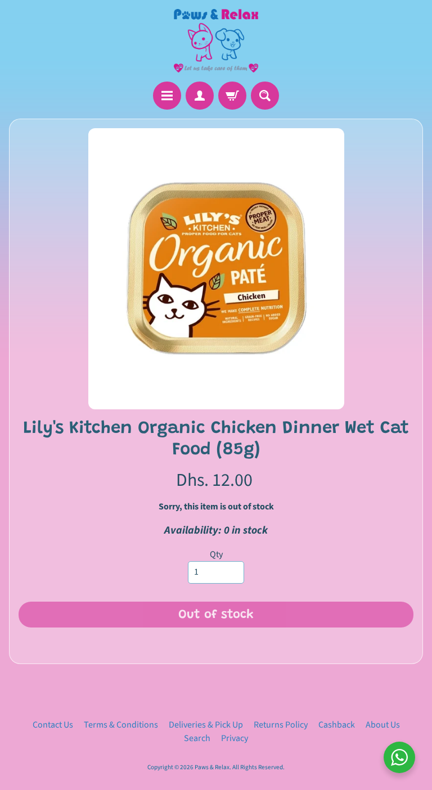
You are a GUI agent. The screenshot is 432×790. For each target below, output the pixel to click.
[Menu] (167, 96)
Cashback (336, 725)
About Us (383, 725)
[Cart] (232, 96)
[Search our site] (265, 96)
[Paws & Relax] (216, 41)
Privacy (234, 738)
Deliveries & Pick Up (206, 725)
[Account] (200, 96)
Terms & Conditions (121, 725)
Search (197, 738)
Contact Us (53, 725)
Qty (216, 554)
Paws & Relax (212, 767)
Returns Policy (281, 725)
